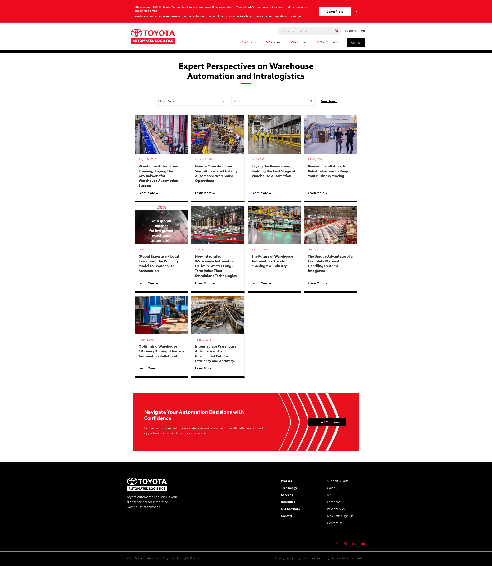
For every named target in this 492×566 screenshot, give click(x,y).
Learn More (335, 11)
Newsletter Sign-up (340, 516)
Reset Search (329, 101)
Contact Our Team (326, 422)
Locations (333, 502)
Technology (289, 488)
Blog (330, 494)
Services (287, 494)
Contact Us (334, 522)
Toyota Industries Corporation (345, 558)
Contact (356, 42)
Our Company (290, 508)
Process (286, 480)
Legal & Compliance (309, 558)
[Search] (336, 31)
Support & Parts (355, 30)
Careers (332, 488)
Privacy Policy (336, 508)
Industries (288, 502)
